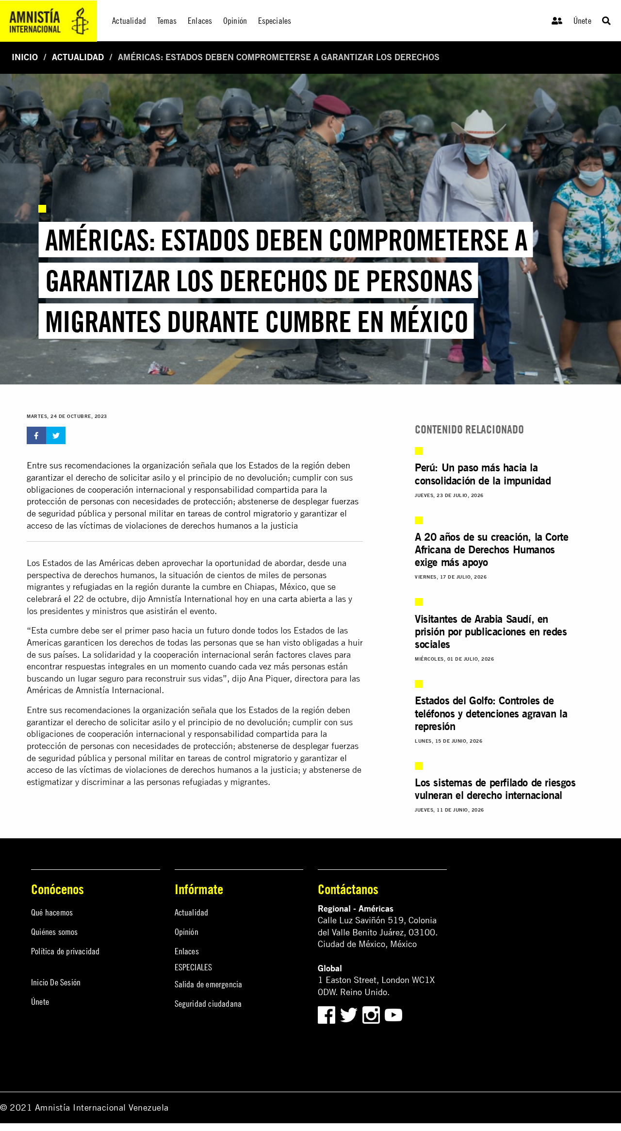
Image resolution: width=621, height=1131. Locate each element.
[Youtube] (393, 1014)
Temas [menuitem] (167, 21)
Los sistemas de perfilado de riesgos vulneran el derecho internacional (495, 788)
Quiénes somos (54, 932)
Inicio (25, 57)
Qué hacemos (52, 912)
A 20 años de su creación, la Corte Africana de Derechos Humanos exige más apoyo (491, 549)
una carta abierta (294, 599)
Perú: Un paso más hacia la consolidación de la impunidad (483, 473)
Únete (582, 21)
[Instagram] (372, 1014)
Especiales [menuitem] (275, 21)
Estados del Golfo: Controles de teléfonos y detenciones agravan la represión (491, 713)
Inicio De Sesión (56, 982)
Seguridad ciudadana (208, 1003)
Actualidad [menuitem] (129, 21)
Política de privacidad (65, 951)
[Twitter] (350, 1014)
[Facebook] (326, 1014)
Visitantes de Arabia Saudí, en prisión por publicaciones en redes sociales (491, 631)
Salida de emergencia (209, 984)
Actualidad (78, 57)
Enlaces (187, 951)
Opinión (186, 932)
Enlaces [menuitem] (200, 21)
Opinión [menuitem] (235, 21)
